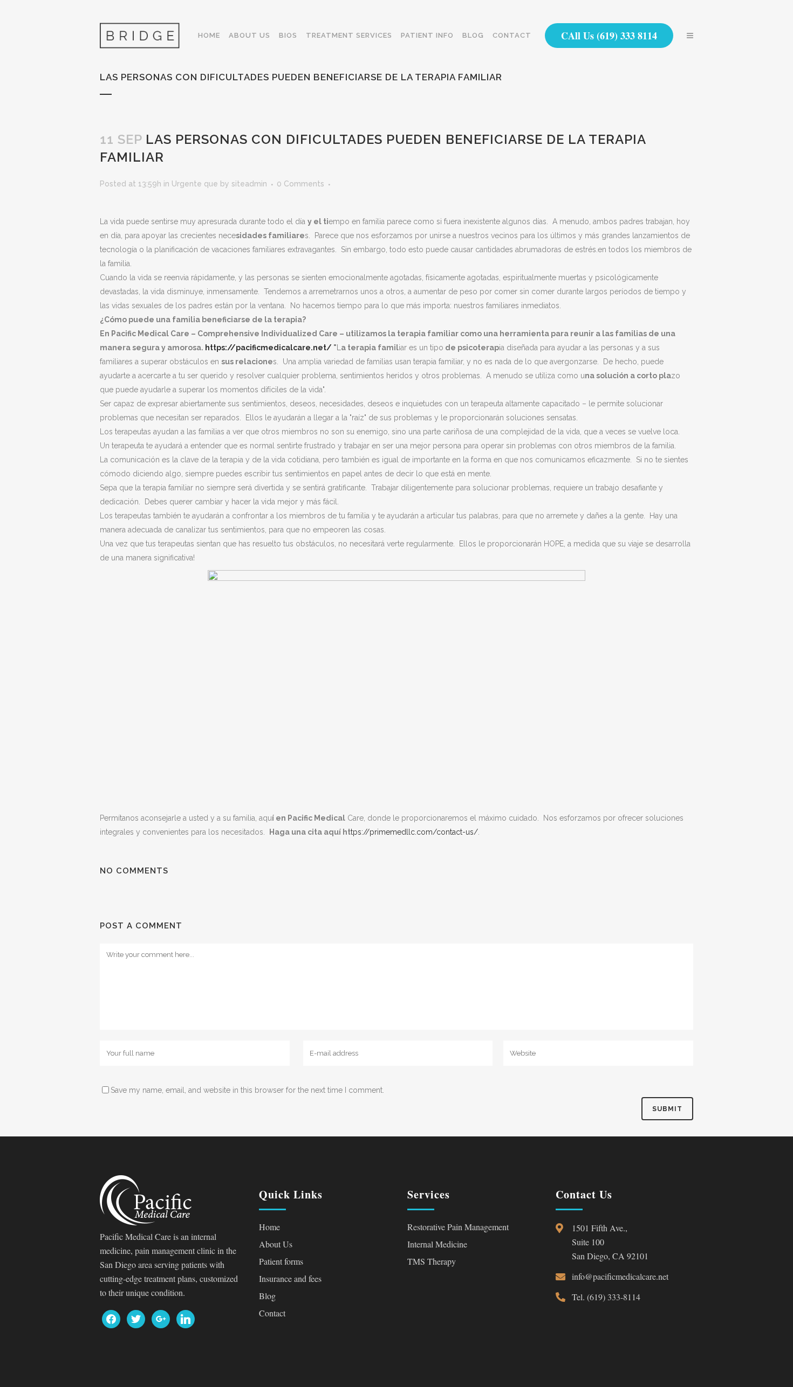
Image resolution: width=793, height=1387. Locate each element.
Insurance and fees (290, 1278)
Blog (267, 1295)
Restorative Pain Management (458, 1226)
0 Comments (300, 183)
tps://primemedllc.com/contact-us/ (414, 832)
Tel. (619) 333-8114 (606, 1296)
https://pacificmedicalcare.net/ (269, 347)
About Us (275, 1244)
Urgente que (195, 183)
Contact (272, 1313)
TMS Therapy (431, 1261)
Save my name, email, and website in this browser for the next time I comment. (247, 1090)
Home (269, 1226)
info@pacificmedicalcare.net (620, 1276)
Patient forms (281, 1261)
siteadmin (249, 183)
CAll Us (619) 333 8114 (609, 36)
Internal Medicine (437, 1244)
